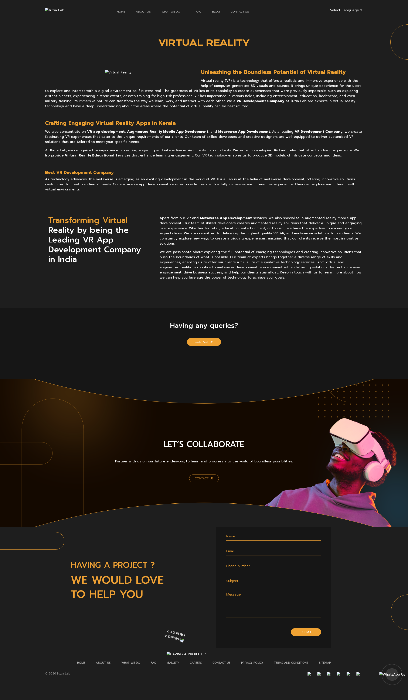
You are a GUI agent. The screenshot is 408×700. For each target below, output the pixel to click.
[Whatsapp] (358, 673)
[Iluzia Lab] (54, 10)
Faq (198, 11)
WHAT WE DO (171, 11)
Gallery (173, 663)
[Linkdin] (348, 673)
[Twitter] (328, 673)
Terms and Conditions (291, 663)
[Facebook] (309, 673)
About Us (143, 11)
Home (121, 11)
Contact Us (240, 11)
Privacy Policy (252, 663)
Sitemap (325, 663)
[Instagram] (319, 673)
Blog (216, 11)
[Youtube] (338, 673)
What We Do (130, 663)
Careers (196, 663)
